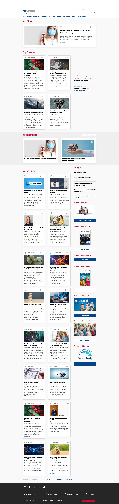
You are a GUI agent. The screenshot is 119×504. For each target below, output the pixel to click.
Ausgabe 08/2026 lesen (85, 220)
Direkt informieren (85, 340)
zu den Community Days (80, 90)
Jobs (89, 10)
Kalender (84, 10)
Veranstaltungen (76, 10)
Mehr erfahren (85, 364)
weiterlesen (63, 42)
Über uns (32, 500)
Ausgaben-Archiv (52, 494)
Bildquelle (38, 500)
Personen (29, 16)
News (70, 10)
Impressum (44, 500)
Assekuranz (36, 16)
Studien (93, 10)
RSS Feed (26, 500)
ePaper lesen (85, 290)
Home (24, 16)
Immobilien (52, 16)
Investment (44, 16)
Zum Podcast (85, 315)
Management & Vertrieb (69, 16)
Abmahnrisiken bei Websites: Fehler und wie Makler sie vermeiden (32, 73)
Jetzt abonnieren (85, 249)
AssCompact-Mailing (72, 494)
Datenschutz (52, 500)
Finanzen (59, 16)
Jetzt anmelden (85, 259)
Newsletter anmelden (32, 494)
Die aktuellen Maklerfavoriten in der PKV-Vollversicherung (40, 158)
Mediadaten (91, 494)
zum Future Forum (79, 82)
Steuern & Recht (82, 16)
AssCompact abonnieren (88, 501)
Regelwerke (59, 500)
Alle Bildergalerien (89, 135)
